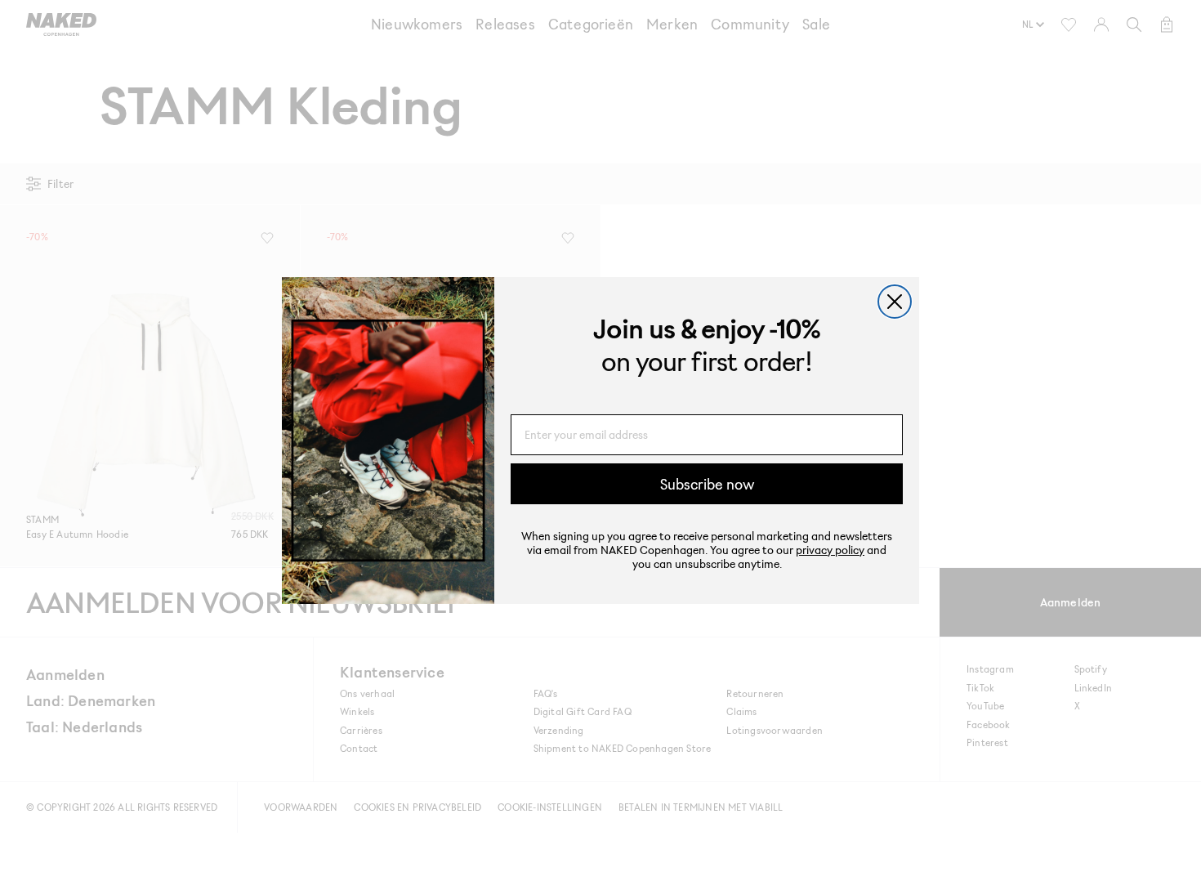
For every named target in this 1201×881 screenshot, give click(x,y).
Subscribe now (707, 484)
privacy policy (830, 550)
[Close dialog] (894, 301)
